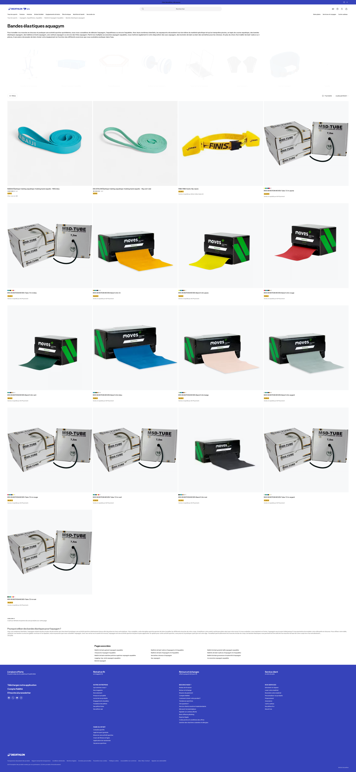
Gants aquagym (242, 86)
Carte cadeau (342, 14)
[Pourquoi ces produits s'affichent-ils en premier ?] (323, 96)
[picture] (49, 143)
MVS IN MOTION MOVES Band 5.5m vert (21, 395)
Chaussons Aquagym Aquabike (105, 653)
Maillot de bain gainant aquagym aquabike (109, 650)
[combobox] (342, 96)
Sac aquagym (155, 658)
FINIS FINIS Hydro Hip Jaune (188, 189)
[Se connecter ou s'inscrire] (342, 9)
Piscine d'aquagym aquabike (71, 86)
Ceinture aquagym (284, 86)
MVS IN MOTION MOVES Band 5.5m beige (193, 395)
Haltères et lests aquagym (156, 86)
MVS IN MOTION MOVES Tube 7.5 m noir (21, 599)
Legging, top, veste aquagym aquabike (108, 658)
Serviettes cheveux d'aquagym (161, 655)
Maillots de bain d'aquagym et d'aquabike (165, 653)
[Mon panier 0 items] (346, 9)
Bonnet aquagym (100, 661)
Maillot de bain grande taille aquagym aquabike (223, 650)
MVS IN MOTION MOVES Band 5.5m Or (107, 293)
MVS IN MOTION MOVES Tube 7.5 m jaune (279, 191)
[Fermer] (347, 2)
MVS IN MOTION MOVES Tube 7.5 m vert (107, 497)
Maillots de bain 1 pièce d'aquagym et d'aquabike (167, 650)
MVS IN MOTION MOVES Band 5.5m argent (279, 395)
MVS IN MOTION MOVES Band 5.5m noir (192, 497)
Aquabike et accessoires (28, 86)
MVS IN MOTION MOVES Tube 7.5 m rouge (22, 497)
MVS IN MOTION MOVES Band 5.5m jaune (193, 293)
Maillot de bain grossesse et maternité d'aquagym (224, 655)
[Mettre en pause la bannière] (344, 2)
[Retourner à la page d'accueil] (19, 9)
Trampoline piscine (114, 86)
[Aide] (337, 9)
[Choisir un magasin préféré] (333, 9)
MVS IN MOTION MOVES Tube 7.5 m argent (279, 497)
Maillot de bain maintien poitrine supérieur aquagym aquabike (115, 655)
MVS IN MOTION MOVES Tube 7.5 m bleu (22, 293)
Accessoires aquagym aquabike (218, 658)
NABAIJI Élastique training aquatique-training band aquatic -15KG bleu (33, 189)
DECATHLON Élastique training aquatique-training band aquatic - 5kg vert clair (122, 189)
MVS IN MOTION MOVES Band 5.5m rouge (279, 293)
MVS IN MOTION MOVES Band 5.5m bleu (107, 395)
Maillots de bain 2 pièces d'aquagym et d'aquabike (224, 653)
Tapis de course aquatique (199, 86)
